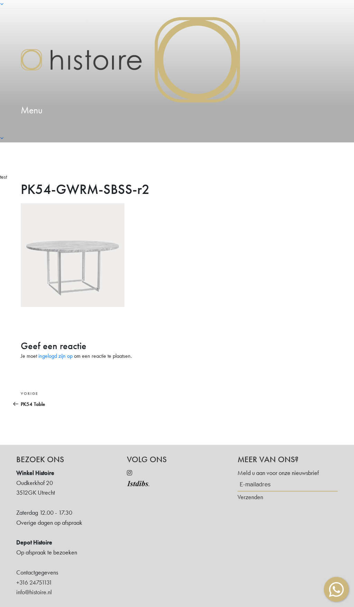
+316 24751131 (34, 582)
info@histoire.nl (34, 592)
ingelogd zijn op (55, 355)
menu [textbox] (32, 110)
